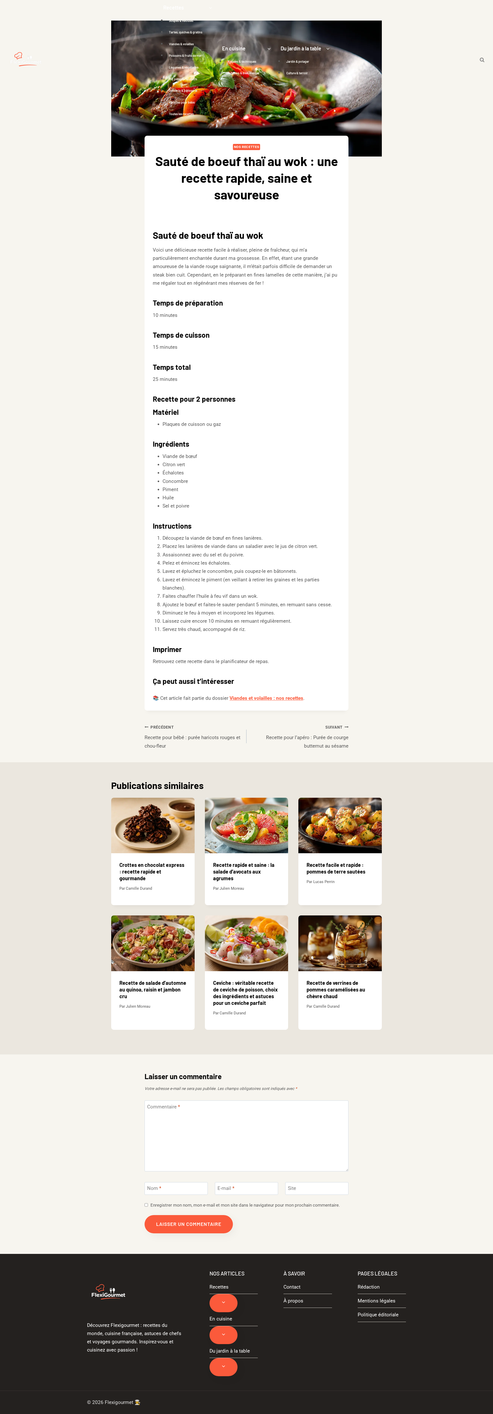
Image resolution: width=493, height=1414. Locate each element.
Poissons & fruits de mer (185, 55)
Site (292, 1188)
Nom (154, 1188)
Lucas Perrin (324, 881)
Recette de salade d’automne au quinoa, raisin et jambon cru (152, 989)
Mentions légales (376, 1301)
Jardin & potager (297, 61)
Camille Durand (139, 888)
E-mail (225, 1188)
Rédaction (369, 1287)
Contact (291, 1287)
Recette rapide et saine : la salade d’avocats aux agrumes (243, 871)
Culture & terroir (297, 73)
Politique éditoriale (378, 1315)
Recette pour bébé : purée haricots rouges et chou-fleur (192, 737)
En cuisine (221, 1319)
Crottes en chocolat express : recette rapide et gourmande (151, 871)
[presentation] (153, 825)
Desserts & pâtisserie (183, 90)
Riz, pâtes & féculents (183, 79)
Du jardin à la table (230, 1351)
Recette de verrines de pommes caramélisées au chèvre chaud (336, 989)
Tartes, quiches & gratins (185, 32)
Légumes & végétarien (184, 67)
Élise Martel (250, 211)
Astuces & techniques (241, 61)
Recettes (219, 1287)
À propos (293, 1301)
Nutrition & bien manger (243, 73)
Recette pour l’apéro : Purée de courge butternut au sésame (307, 737)
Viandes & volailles (181, 44)
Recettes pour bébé (182, 102)
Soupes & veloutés (181, 20)
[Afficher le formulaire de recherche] (482, 60)
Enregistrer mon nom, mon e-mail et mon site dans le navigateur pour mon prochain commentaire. (245, 1205)
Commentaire (163, 1107)
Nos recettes (246, 147)
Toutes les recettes (181, 114)
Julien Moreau (232, 888)
